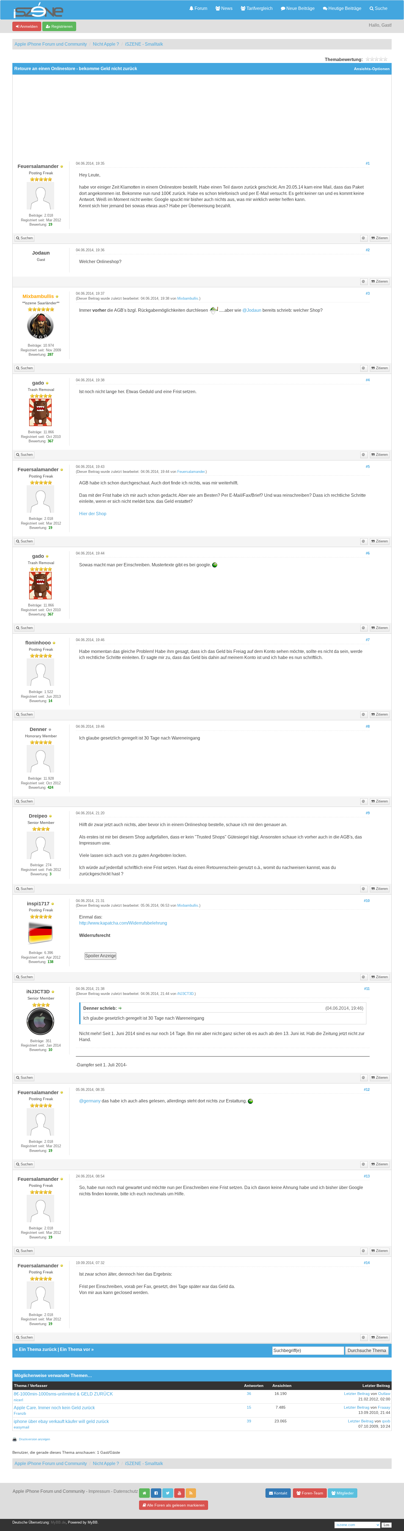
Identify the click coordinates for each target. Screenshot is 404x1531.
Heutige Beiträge (344, 8)
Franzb (20, 1413)
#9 (368, 813)
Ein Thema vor (75, 1349)
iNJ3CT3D (185, 994)
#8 (368, 727)
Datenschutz (126, 1491)
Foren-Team (312, 1493)
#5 (368, 467)
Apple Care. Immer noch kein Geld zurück (54, 1407)
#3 (368, 294)
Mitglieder (345, 1493)
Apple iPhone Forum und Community (51, 44)
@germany (90, 1101)
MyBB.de (58, 1522)
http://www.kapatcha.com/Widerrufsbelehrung (123, 923)
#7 (368, 640)
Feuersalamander (190, 472)
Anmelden (28, 26)
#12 (367, 1090)
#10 (367, 901)
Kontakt (280, 1493)
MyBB (93, 1522)
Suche (381, 8)
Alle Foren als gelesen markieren (175, 1505)
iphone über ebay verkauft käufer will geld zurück (61, 1421)
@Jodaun (251, 310)
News (226, 8)
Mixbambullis (187, 298)
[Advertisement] (202, 120)
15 (249, 1407)
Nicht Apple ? (106, 44)
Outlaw (384, 1394)
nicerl (18, 1400)
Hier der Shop (92, 513)
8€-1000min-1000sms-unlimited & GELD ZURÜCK (63, 1394)
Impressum (99, 1491)
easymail (21, 1427)
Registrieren (61, 26)
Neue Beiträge (300, 8)
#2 (368, 250)
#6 (368, 553)
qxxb (386, 1421)
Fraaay (384, 1407)
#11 (367, 989)
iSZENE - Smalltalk (144, 44)
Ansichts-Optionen (372, 69)
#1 (368, 163)
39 (249, 1421)
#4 (368, 380)
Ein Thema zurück (38, 1349)
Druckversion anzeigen (34, 1439)
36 (249, 1394)
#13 (367, 1176)
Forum (200, 8)
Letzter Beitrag (357, 1394)
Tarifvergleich (259, 8)
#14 (367, 1263)
